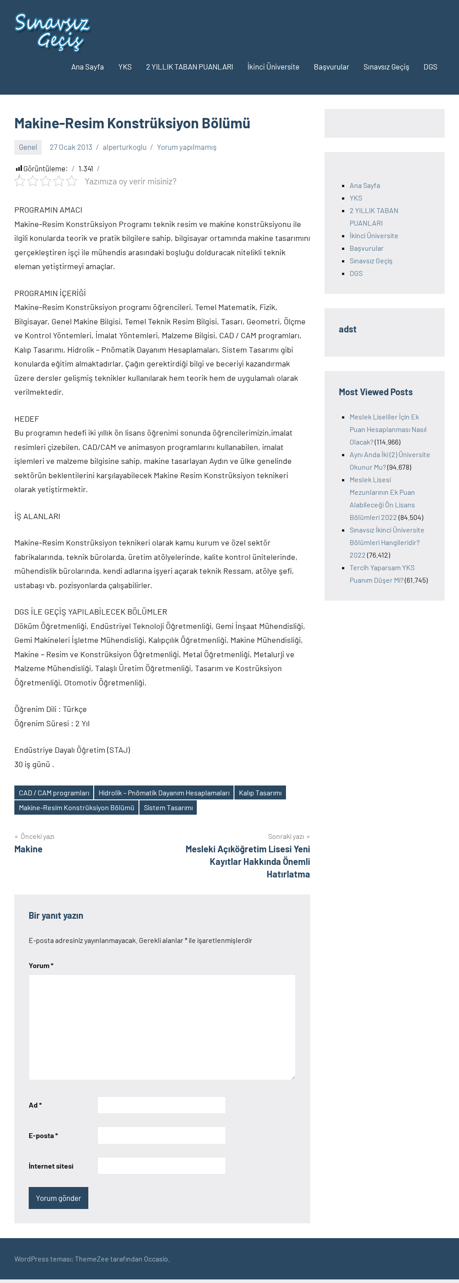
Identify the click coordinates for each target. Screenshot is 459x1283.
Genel (28, 146)
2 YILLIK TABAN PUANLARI (189, 66)
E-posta (43, 1135)
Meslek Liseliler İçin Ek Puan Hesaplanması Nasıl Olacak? (388, 429)
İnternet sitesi (51, 1165)
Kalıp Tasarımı (260, 792)
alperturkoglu (125, 146)
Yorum (41, 965)
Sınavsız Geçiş (386, 66)
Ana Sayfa (87, 66)
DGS (430, 66)
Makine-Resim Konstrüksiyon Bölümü (76, 807)
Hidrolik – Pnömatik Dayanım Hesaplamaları (164, 792)
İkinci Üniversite (273, 66)
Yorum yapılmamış (187, 146)
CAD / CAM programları (54, 792)
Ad (35, 1104)
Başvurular (331, 66)
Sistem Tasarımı (168, 807)
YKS (125, 66)
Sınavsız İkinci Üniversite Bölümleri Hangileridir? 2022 (387, 542)
